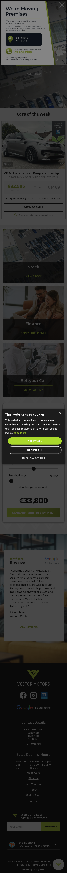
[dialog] (33, 436)
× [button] (59, 413)
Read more (19, 432)
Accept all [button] (35, 441)
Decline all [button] (34, 450)
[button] (33, 458)
